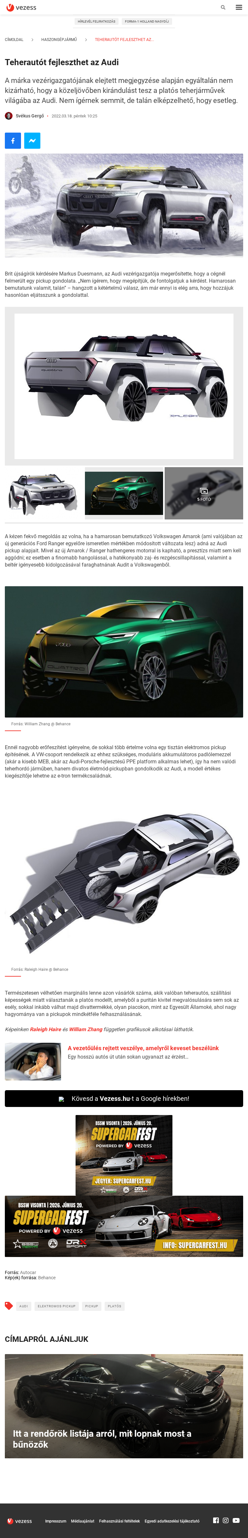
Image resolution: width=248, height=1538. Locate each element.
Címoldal (14, 39)
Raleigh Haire (45, 1029)
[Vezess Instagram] (226, 1506)
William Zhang (85, 1029)
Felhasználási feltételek (119, 1521)
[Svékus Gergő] (9, 116)
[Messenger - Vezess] (32, 141)
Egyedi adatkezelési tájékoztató (172, 1521)
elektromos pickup (57, 1306)
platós (114, 1306)
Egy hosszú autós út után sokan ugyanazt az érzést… (128, 1057)
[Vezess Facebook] (216, 1506)
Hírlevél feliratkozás (96, 21)
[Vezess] (27, 7)
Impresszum (55, 1521)
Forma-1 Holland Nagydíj (147, 21)
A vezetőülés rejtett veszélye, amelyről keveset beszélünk (143, 1048)
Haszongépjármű (59, 39)
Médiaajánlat (82, 1521)
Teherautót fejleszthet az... (124, 39)
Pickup (91, 1306)
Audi (23, 1306)
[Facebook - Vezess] (13, 141)
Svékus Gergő (30, 115)
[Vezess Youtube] (235, 1506)
